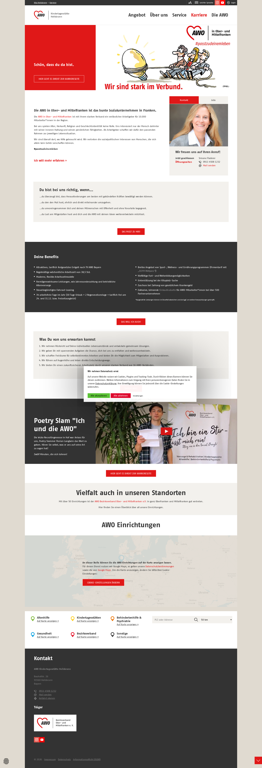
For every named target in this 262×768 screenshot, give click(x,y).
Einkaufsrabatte (167, 290)
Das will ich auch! (131, 321)
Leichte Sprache (206, 3)
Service (179, 15)
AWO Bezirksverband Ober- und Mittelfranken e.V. (120, 501)
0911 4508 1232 (47, 691)
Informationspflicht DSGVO (87, 759)
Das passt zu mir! (131, 231)
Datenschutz (64, 759)
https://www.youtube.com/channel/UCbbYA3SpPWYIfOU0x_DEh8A (222, 2)
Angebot (136, 15)
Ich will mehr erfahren (49, 160)
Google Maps (104, 569)
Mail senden (209, 165)
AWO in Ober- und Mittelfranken (55, 116)
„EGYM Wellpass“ (146, 270)
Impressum (50, 759)
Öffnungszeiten (183, 162)
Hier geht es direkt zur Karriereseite (59, 78)
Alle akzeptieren (99, 395)
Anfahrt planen (47, 698)
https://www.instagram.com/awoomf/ (217, 2)
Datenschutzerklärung (105, 383)
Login (233, 3)
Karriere (199, 15)
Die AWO (220, 15)
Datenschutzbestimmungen (159, 566)
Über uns (159, 15)
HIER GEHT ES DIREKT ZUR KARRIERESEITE (131, 473)
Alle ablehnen (121, 395)
